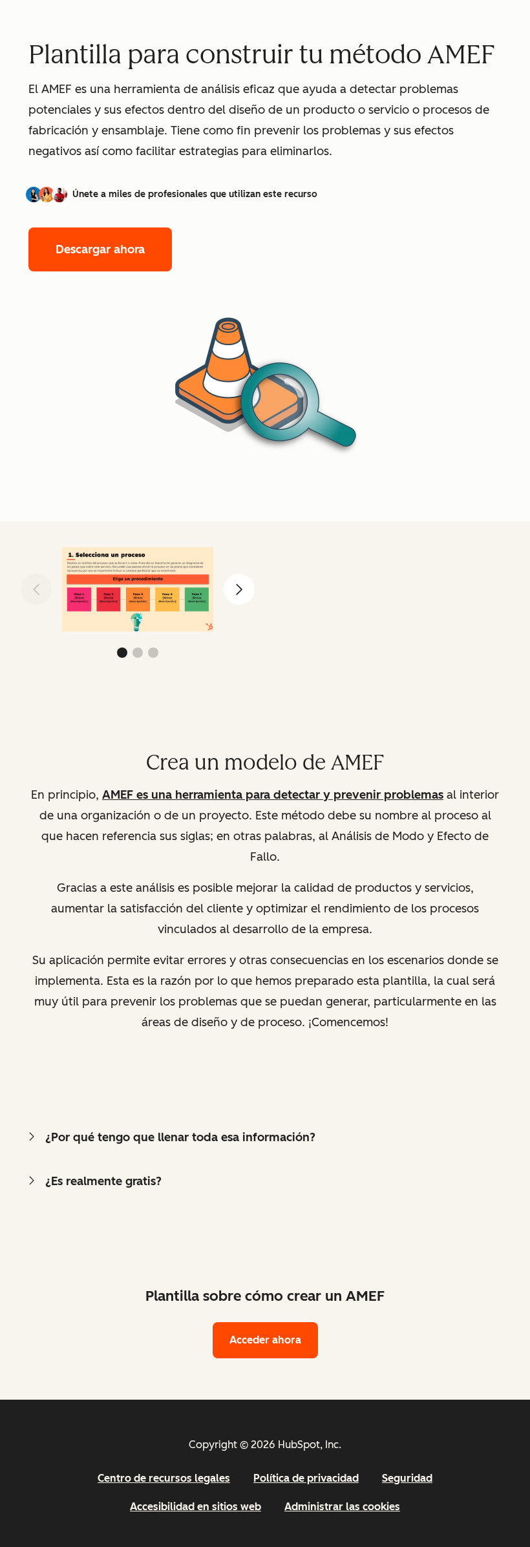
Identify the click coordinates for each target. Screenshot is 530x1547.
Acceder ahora (265, 1340)
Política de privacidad (306, 1478)
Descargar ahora (100, 249)
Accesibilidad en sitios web (195, 1506)
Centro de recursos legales (164, 1478)
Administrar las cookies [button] (342, 1506)
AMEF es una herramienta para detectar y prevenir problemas (272, 795)
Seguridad (407, 1478)
